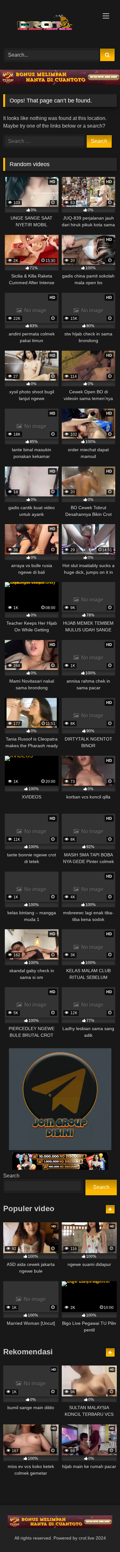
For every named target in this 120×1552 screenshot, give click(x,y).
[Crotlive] (49, 23)
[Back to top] (100, 1533)
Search (11, 1175)
